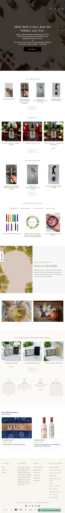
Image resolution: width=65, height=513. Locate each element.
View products (32, 49)
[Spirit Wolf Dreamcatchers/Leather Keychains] (40, 90)
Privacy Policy (36, 475)
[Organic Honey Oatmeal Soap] (53, 351)
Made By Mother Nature (42, 502)
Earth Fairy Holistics (24, 502)
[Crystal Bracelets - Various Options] (53, 222)
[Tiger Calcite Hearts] (9, 90)
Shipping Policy (37, 470)
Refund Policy (36, 472)
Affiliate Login (36, 480)
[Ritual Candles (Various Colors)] (11, 222)
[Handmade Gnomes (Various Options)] (56, 90)
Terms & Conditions (38, 467)
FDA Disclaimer (37, 477)
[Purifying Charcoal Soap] (32, 351)
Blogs (3, 467)
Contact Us (40, 389)
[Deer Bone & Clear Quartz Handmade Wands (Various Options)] (25, 90)
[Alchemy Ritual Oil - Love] (32, 131)
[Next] (60, 222)
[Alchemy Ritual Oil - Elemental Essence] (11, 131)
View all (32, 107)
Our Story (4, 472)
